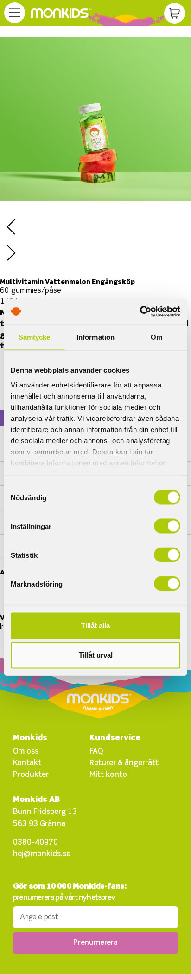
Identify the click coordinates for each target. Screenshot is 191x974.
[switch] (167, 526)
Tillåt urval (96, 655)
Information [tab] (95, 337)
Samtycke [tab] (35, 337)
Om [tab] (156, 337)
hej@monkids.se (41, 854)
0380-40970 (35, 842)
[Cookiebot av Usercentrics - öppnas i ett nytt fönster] (139, 311)
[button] (95, 229)
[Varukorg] (174, 13)
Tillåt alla (95, 625)
